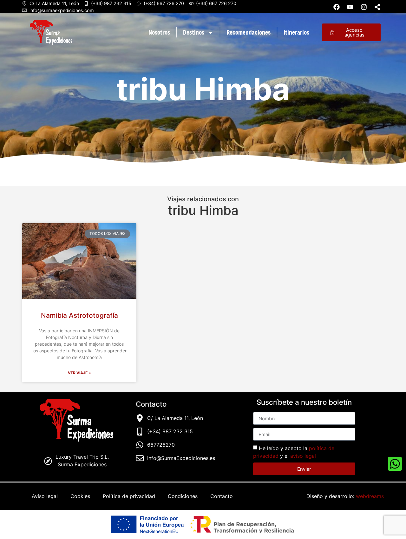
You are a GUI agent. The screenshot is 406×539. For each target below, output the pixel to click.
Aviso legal (45, 496)
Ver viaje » (79, 372)
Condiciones (183, 496)
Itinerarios (296, 32)
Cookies (80, 496)
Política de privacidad (129, 496)
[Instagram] (363, 7)
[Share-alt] (377, 7)
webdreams (370, 496)
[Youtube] (350, 7)
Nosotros (159, 32)
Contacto (221, 496)
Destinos (193, 32)
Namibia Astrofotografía (79, 315)
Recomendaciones (248, 32)
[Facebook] (336, 7)
